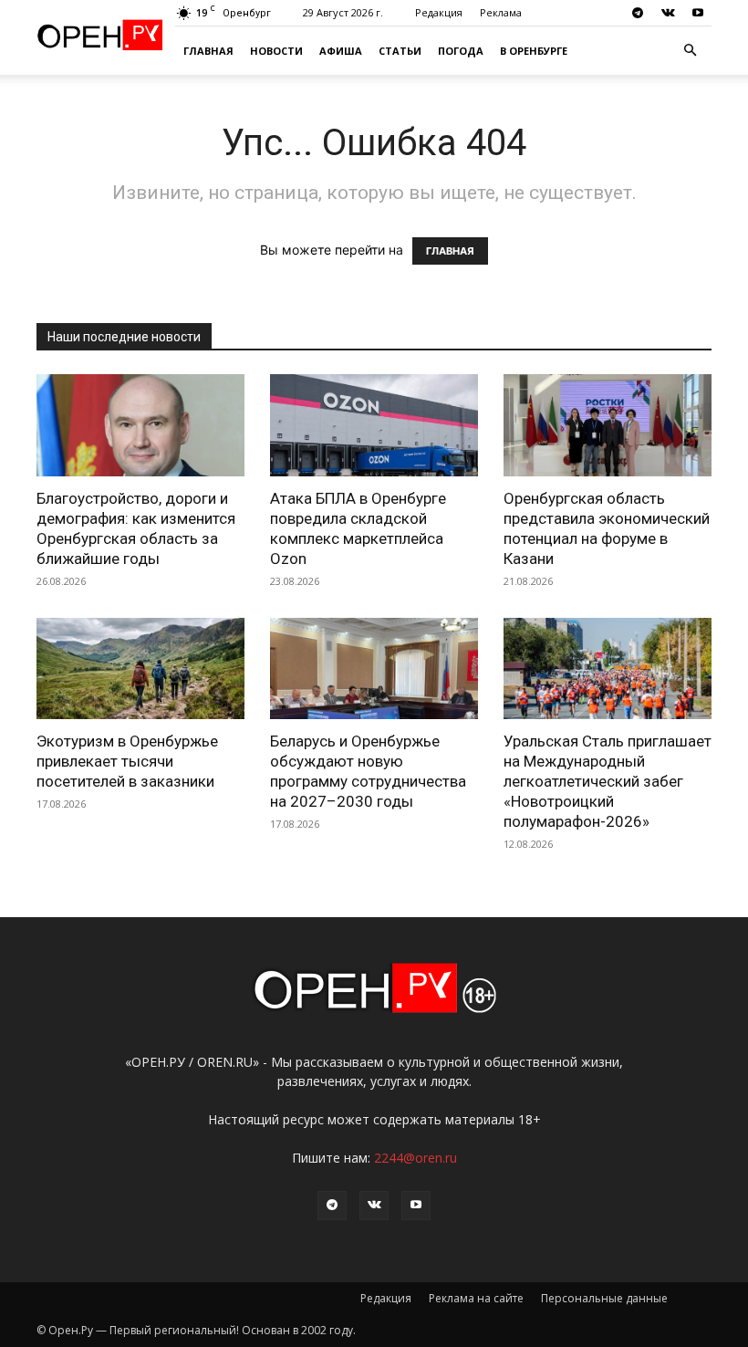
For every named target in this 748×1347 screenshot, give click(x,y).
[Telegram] (637, 13)
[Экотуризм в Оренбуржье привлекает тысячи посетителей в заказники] (140, 669)
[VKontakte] (667, 13)
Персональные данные (604, 1298)
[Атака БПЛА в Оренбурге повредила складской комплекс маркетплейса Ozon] (374, 425)
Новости (276, 50)
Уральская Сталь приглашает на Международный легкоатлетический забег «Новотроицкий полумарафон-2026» (608, 781)
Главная (208, 50)
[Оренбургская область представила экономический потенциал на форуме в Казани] (608, 425)
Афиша (340, 50)
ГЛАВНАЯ (450, 251)
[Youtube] (698, 13)
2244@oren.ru (415, 1157)
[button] (690, 50)
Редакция (438, 12)
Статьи (400, 50)
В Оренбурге (533, 50)
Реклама (501, 12)
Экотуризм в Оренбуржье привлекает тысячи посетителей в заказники (127, 761)
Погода (460, 50)
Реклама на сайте (476, 1298)
